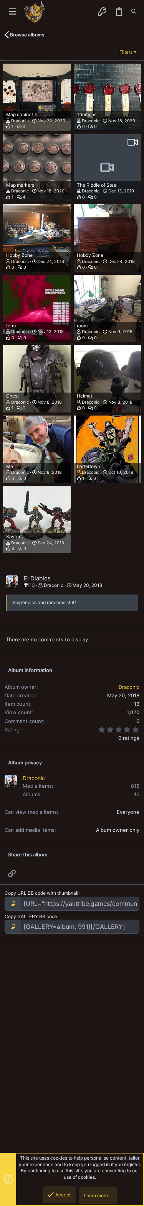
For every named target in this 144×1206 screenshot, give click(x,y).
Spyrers (14, 536)
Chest (12, 396)
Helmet (84, 396)
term (11, 326)
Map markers (20, 185)
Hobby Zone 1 (21, 255)
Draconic (20, 120)
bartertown (88, 466)
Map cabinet (19, 114)
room (82, 326)
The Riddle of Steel (97, 185)
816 (135, 786)
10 (136, 794)
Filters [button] (125, 52)
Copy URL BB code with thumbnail (41, 893)
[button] (12, 11)
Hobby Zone (90, 255)
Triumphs (86, 114)
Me (9, 466)
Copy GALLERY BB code (31, 916)
